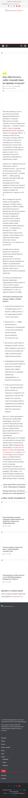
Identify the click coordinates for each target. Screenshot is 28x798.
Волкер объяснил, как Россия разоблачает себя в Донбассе (14, 492)
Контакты (3, 775)
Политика (3, 738)
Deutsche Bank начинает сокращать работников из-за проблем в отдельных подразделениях (13, 520)
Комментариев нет (8, 88)
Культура (5, 765)
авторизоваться (17, 596)
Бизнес (3, 741)
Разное (3, 756)
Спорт (2, 753)
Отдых (4, 73)
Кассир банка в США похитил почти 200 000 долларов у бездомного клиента (13, 577)
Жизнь (3, 750)
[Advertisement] (14, 29)
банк (15, 88)
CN (11, 86)
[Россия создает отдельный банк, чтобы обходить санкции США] (14, 533)
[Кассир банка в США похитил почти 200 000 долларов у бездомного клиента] (14, 561)
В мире (3, 744)
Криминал (5, 759)
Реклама (3, 778)
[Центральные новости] (3, 46)
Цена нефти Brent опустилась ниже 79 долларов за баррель (14, 485)
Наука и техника (5, 747)
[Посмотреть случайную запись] (25, 46)
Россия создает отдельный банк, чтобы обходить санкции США (12, 549)
